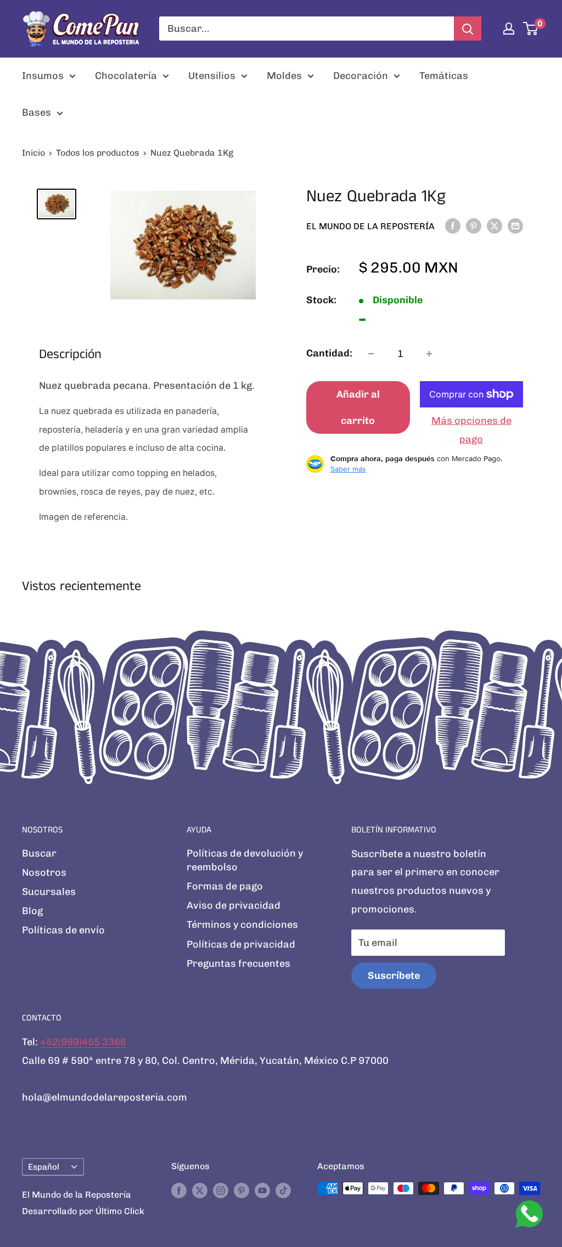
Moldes (284, 76)
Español (43, 1167)
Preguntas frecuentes (238, 963)
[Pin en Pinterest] (473, 225)
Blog (32, 911)
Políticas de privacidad (241, 944)
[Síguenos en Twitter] (199, 1190)
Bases (36, 112)
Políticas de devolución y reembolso (245, 860)
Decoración (360, 76)
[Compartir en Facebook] (452, 225)
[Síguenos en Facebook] (179, 1190)
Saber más (348, 468)
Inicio (33, 153)
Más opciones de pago (471, 430)
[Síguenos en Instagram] (220, 1190)
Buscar (39, 853)
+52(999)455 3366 (83, 1042)
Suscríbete (394, 976)
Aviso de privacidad (233, 905)
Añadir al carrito (358, 407)
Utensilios (211, 76)
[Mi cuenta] (508, 28)
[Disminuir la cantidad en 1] (371, 353)
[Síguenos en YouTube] (262, 1190)
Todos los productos (97, 153)
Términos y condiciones (242, 925)
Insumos (43, 76)
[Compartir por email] (515, 225)
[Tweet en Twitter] (494, 225)
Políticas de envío (63, 930)
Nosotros (44, 872)
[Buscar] (467, 28)
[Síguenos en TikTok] (283, 1190)
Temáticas (443, 76)
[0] (531, 28)
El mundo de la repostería (370, 226)
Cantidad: (329, 353)
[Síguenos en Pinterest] (241, 1190)
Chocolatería (126, 76)
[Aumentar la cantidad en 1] (429, 353)
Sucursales (49, 892)
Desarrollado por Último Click (83, 1211)
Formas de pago (225, 886)
